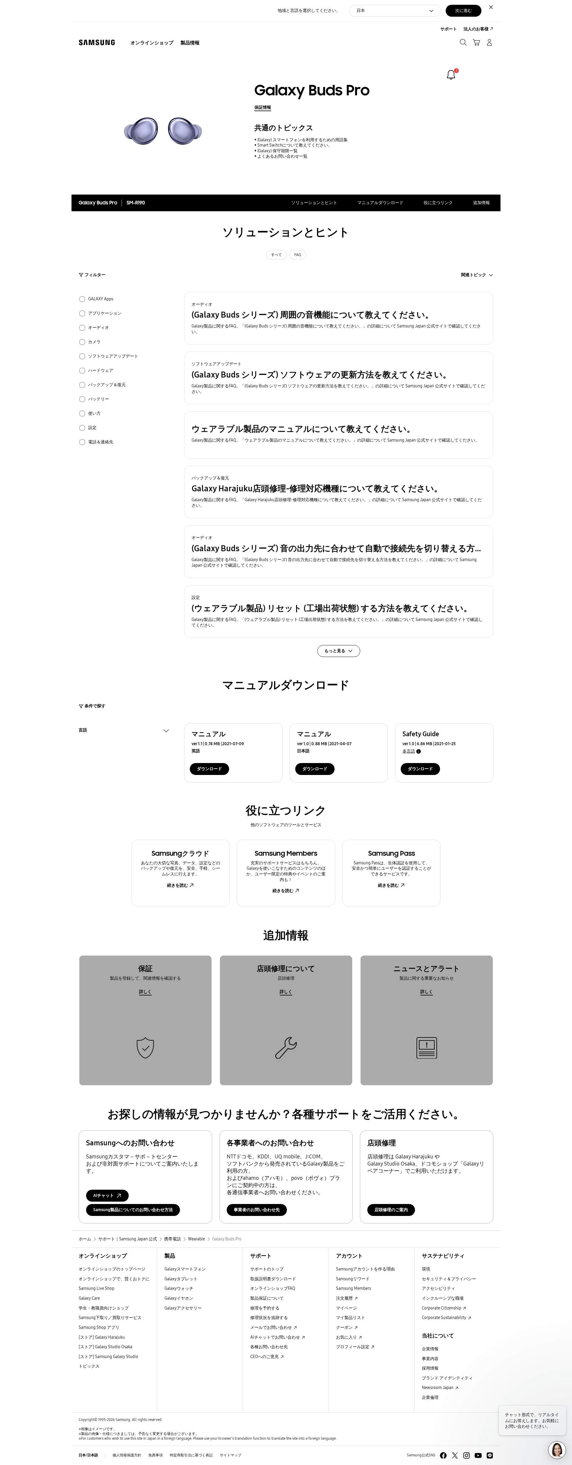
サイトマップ (230, 1455)
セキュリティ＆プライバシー (449, 1278)
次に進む (463, 10)
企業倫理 (430, 1397)
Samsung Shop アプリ (99, 1327)
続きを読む (177, 885)
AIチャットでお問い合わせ (275, 1337)
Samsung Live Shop (96, 1288)
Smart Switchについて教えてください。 (294, 145)
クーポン (345, 1327)
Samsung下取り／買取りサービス (110, 1317)
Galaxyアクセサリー (183, 1308)
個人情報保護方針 (127, 1455)
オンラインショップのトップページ (112, 1269)
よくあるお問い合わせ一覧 (282, 156)
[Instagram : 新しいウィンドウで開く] (466, 1455)
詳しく (145, 991)
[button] (338, 318)
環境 (426, 1269)
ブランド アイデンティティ (447, 1378)
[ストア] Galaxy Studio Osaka (105, 1346)
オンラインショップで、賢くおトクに (114, 1278)
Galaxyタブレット (181, 1278)
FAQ (297, 255)
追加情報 (481, 202)
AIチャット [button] (103, 1195)
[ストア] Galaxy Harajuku (102, 1337)
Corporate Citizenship (442, 1308)
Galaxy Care (89, 1298)
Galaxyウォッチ (178, 1288)
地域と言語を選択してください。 (309, 10)
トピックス (89, 1366)
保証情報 (262, 107)
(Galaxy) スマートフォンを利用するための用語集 (302, 139)
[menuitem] (152, 43)
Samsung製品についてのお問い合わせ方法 (133, 1209)
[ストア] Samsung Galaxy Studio (108, 1356)
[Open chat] (557, 1450)
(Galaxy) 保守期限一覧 (277, 150)
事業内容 (430, 1358)
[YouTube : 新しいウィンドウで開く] (478, 1455)
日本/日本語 (88, 1455)
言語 (83, 731)
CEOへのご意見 (265, 1356)
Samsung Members (353, 1288)
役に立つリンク (438, 202)
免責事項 (155, 1455)
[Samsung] (96, 42)
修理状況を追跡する (269, 1317)
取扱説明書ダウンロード (273, 1278)
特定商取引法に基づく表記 (191, 1455)
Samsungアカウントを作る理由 (365, 1269)
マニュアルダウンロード (380, 202)
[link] (451, 74)
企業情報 (430, 1348)
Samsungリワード (353, 1278)
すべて (276, 255)
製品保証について (267, 1298)
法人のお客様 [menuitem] (476, 29)
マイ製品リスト (350, 1317)
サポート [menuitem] (448, 29)
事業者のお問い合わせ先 (257, 1209)
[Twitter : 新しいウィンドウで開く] (454, 1455)
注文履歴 (345, 1298)
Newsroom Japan (438, 1387)
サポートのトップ (267, 1269)
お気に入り (347, 1337)
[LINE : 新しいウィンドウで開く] (489, 1455)
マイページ (346, 1308)
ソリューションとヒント (314, 202)
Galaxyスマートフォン (185, 1269)
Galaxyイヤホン (178, 1298)
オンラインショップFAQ (272, 1288)
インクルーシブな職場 (443, 1298)
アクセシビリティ (438, 1288)
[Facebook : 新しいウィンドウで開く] (443, 1455)
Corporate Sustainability (444, 1317)
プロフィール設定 (353, 1346)
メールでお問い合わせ (271, 1327)
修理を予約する (264, 1308)
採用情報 (430, 1368)
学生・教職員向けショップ (104, 1308)
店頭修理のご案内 (391, 1209)
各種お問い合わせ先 (269, 1346)
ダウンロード (209, 768)
